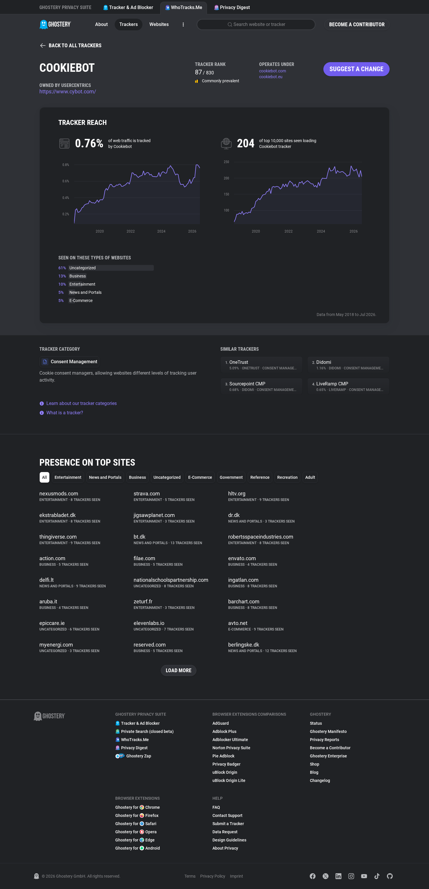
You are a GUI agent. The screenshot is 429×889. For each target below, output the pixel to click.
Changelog (320, 780)
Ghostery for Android (137, 848)
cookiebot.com (272, 71)
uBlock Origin (224, 772)
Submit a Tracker (228, 823)
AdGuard (220, 723)
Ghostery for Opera (136, 831)
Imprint (236, 876)
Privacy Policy (212, 876)
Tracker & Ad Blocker (131, 7)
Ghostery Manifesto (328, 731)
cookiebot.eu (270, 76)
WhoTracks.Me (186, 7)
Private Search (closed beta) (147, 731)
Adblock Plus (224, 731)
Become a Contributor (357, 24)
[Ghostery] (55, 24)
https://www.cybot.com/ (67, 91)
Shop (314, 764)
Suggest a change (356, 69)
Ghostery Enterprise (328, 756)
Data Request (225, 831)
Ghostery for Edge (135, 840)
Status (316, 723)
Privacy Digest (235, 7)
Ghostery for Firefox (136, 815)
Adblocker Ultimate (230, 739)
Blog (314, 772)
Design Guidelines (229, 840)
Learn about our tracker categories (81, 403)
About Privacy (225, 848)
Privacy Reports (324, 739)
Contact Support (227, 815)
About (101, 24)
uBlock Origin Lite (228, 780)
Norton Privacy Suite (231, 747)
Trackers (128, 24)
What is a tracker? (64, 412)
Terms (190, 876)
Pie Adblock (223, 756)
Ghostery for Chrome (137, 807)
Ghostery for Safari (135, 823)
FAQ (216, 807)
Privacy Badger (226, 764)
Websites (159, 24)
